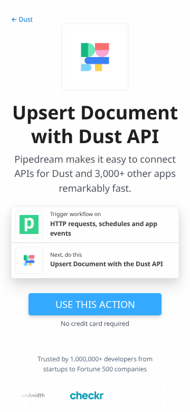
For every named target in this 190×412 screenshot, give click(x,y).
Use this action (95, 304)
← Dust (22, 19)
